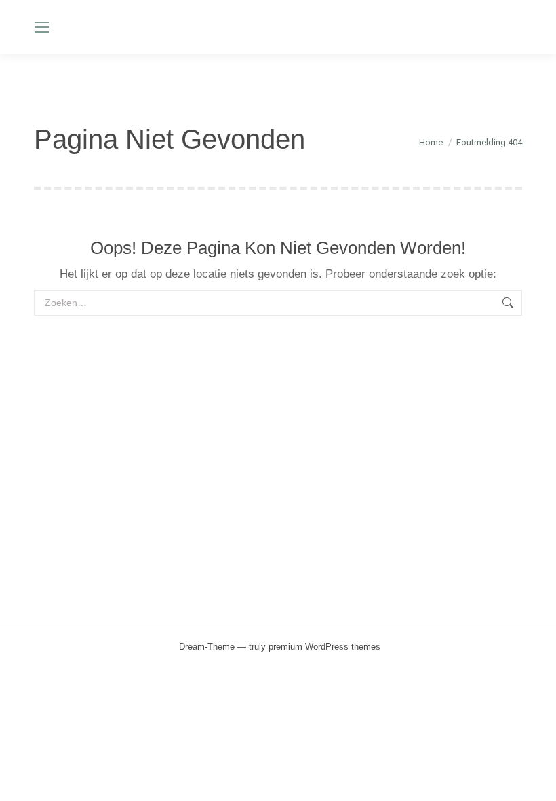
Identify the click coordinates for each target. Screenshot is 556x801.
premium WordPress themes (324, 646)
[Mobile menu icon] (42, 27)
